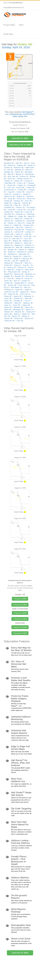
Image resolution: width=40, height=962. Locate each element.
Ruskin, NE (8, 281)
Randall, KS (8, 274)
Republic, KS (8, 276)
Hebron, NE (18, 218)
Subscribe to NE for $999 (20, 145)
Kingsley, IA (30, 230)
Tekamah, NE (18, 298)
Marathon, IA (29, 245)
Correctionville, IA (10, 190)
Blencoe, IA (19, 174)
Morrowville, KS (24, 254)
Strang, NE (7, 296)
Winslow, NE (18, 318)
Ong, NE (26, 265)
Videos (21, 25)
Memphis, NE (12, 249)
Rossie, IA (28, 278)
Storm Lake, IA (25, 294)
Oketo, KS (28, 263)
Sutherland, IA (28, 296)
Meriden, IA (22, 249)
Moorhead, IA (12, 254)
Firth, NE (26, 205)
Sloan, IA (27, 287)
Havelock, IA (8, 218)
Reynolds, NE (19, 276)
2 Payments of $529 (20, 605)
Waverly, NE (30, 312)
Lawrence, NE (8, 234)
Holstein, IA (12, 223)
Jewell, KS (28, 227)
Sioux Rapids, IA (16, 287)
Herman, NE (28, 218)
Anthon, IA (11, 165)
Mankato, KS (8, 245)
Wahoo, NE (8, 307)
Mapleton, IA (19, 245)
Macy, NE (7, 241)
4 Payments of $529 (20, 633)
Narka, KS (27, 256)
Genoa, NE (28, 212)
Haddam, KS (12, 216)
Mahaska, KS (27, 241)
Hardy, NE (31, 216)
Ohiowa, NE (18, 263)
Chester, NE (11, 185)
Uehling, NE (8, 303)
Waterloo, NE (8, 312)
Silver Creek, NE (24, 285)
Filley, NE (17, 205)
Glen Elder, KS (9, 214)
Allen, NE (19, 163)
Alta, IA (26, 163)
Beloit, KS (29, 170)
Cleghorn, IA (21, 185)
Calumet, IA (8, 181)
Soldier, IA (28, 289)
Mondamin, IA (21, 252)
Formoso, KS (20, 207)
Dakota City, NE (9, 196)
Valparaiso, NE (28, 303)
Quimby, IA (25, 272)
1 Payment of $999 (20, 599)
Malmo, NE (27, 243)
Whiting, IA (25, 316)
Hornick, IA (8, 225)
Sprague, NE (24, 292)
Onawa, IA (17, 265)
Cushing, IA (17, 194)
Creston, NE (20, 192)
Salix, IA (16, 281)
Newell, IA (17, 258)
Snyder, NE (19, 289)
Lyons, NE (27, 238)
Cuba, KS (29, 192)
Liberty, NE (18, 236)
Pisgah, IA (19, 269)
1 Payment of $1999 (20, 627)
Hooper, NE (30, 223)
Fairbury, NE (8, 205)
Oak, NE (15, 261)
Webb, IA (17, 314)
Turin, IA (27, 301)
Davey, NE (11, 198)
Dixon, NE (28, 201)
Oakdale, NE (24, 261)
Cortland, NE (22, 190)
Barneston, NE (19, 167)
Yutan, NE (20, 321)
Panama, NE (11, 267)
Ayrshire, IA (8, 167)
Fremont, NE (21, 210)
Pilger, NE (10, 269)
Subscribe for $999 (20, 138)
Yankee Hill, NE (9, 321)
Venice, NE (16, 305)
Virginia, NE (26, 305)
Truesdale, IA (18, 301)
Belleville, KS (19, 170)
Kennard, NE (8, 230)
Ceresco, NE (21, 183)
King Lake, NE (19, 230)
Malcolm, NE (8, 243)
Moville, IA (7, 256)
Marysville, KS (9, 247)
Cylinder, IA (26, 194)
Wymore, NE (29, 318)
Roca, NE (10, 278)
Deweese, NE (18, 201)
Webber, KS (26, 314)
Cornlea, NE (30, 187)
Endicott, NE (26, 203)
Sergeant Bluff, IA (20, 283)
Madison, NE (17, 241)
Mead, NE (19, 247)
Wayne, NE (8, 314)
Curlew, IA (7, 194)
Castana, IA (28, 181)
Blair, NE (11, 174)
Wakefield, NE (18, 307)
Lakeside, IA (8, 232)
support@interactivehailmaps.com (13, 7)
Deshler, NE (8, 201)
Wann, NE (7, 309)
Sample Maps (8, 34)
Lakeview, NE (19, 232)
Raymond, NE (18, 274)
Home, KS (21, 223)
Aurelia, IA (31, 165)
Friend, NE (30, 210)
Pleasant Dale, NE (14, 272)
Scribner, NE (8, 283)
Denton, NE (30, 198)
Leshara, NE (8, 236)
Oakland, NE (8, 263)
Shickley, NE (12, 285)
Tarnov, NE (7, 298)
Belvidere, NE (8, 172)
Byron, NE (11, 178)
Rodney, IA (19, 278)
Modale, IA (11, 252)
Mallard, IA (18, 243)
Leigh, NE (28, 234)
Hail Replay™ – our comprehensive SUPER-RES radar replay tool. (20, 114)
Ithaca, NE (19, 227)
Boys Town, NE (13, 176)
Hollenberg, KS (20, 221)
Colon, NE (10, 187)
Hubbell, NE (17, 225)
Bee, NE (10, 170)
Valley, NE (17, 303)
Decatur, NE (21, 198)
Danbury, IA (20, 196)
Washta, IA (29, 309)
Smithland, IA (8, 289)
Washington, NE (18, 309)
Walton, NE (29, 307)
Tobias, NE (7, 301)
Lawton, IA (18, 234)
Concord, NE (20, 187)
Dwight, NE (8, 203)
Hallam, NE (22, 216)
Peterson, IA (22, 267)
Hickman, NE (8, 221)
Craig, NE (11, 192)
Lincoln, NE (27, 236)
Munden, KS (17, 256)
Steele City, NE (13, 294)
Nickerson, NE (27, 258)
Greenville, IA (20, 214)
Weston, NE (16, 316)
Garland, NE (19, 212)
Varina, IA (7, 305)
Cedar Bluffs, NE (9, 183)
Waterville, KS (19, 312)
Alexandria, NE (9, 163)
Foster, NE (11, 210)
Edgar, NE (17, 203)
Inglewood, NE (9, 227)
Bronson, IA (24, 176)
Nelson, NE (8, 258)
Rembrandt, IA (30, 274)
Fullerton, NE (8, 212)
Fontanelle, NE (9, 207)
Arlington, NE (21, 165)
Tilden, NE (28, 298)
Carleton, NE (18, 181)
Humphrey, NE (28, 225)
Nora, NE (7, 261)
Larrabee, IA (29, 232)
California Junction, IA (24, 178)
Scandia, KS (26, 281)
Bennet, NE (19, 172)
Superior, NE (18, 296)
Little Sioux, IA (17, 238)
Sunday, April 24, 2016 (16, 47)
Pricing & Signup (9, 25)
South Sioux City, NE (11, 292)
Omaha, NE (8, 265)
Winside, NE (8, 318)
